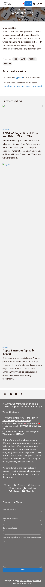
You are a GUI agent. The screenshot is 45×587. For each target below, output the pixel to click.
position (32, 59)
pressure (7, 63)
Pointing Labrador (23, 45)
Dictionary (22, 9)
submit (22, 570)
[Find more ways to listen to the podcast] (22, 394)
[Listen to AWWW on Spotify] (11, 394)
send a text (7, 426)
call (16, 426)
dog (15, 59)
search (28, 3)
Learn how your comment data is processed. (22, 86)
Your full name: (9, 509)
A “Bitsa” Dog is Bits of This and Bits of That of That (20, 134)
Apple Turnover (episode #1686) (19, 352)
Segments (6, 130)
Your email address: (11, 518)
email (17, 420)
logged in (18, 77)
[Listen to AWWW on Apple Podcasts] (5, 394)
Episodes (6, 347)
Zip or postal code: (10, 528)
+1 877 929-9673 (26, 426)
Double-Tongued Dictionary (28, 48)
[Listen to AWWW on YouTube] (16, 394)
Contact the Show (12, 502)
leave (23, 59)
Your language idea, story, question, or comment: (22, 538)
